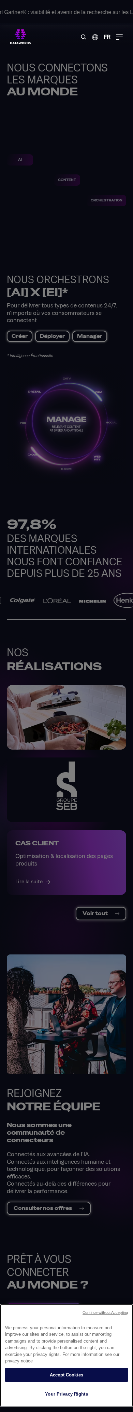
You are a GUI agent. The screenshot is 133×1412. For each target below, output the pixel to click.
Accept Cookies (66, 1374)
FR (107, 37)
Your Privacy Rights (66, 1394)
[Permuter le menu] (119, 37)
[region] (66, 1355)
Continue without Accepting (105, 1312)
